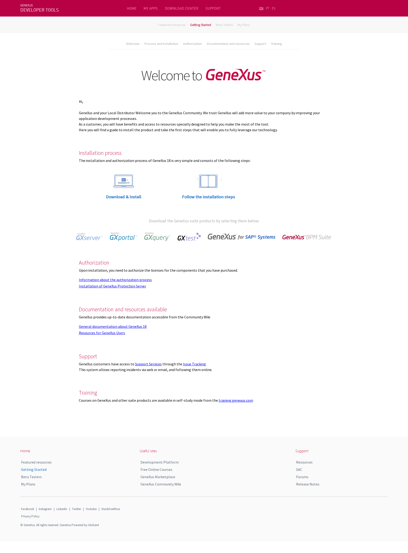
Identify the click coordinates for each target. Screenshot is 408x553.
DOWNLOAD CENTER (181, 8)
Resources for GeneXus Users (102, 332)
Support (260, 44)
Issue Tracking (194, 364)
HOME (131, 8)
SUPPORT (213, 8)
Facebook (27, 509)
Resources (304, 462)
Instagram (45, 509)
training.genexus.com (236, 400)
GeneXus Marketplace (157, 476)
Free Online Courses (156, 469)
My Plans (244, 25)
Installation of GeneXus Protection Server (112, 286)
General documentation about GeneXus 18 (113, 326)
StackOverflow (110, 509)
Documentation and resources (228, 44)
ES (274, 8)
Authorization (192, 44)
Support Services (148, 364)
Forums (302, 476)
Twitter (76, 509)
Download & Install (123, 196)
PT (267, 8)
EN (261, 8)
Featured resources (171, 25)
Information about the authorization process (115, 279)
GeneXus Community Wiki (160, 484)
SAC (299, 469)
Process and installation (161, 44)
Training (276, 44)
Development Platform (159, 462)
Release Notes (307, 484)
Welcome (133, 44)
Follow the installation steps (208, 196)
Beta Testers (224, 25)
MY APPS (151, 8)
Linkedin (61, 509)
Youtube (91, 509)
